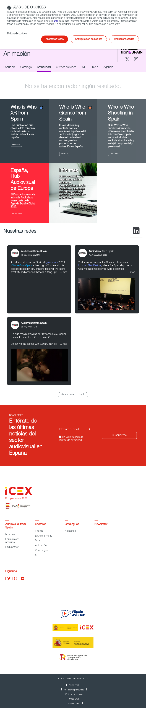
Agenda (108, 67)
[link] (39, 279)
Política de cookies (74, 694)
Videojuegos (41, 550)
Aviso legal (73, 685)
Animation (70, 531)
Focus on (9, 67)
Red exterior (12, 547)
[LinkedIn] (136, 231)
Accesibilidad (74, 704)
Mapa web (74, 699)
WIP (84, 67)
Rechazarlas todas (124, 39)
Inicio (95, 67)
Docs (37, 541)
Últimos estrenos (66, 67)
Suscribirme (119, 435)
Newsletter (101, 524)
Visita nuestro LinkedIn (73, 394)
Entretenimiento (43, 536)
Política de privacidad (74, 690)
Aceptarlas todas (55, 39)
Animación (41, 545)
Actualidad (44, 67)
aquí (56, 21)
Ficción (39, 531)
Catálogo (26, 67)
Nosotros (10, 534)
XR (36, 555)
